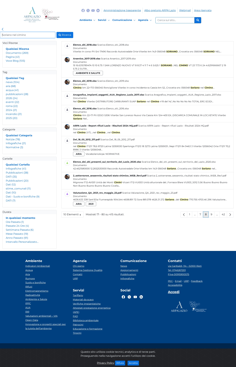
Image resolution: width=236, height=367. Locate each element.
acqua (12, 90)
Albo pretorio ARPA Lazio (160, 10)
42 (224, 215)
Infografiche (16, 143)
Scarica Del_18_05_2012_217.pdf (117, 139)
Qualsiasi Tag (15, 78)
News (123, 266)
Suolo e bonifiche (35, 282)
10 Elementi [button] (73, 215)
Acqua (29, 270)
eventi (12, 102)
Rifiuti (28, 286)
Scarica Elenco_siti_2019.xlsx (113, 80)
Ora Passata (15, 221)
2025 (11, 118)
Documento (17, 52)
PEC (170, 281)
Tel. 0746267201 (177, 270)
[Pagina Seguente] (230, 214)
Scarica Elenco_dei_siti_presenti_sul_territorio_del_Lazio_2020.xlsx (179, 161)
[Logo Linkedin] (98, 10)
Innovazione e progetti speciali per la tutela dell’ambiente (45, 326)
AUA (27, 307)
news (12, 82)
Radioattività (32, 295)
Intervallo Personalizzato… (22, 241)
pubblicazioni (17, 94)
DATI (11, 176)
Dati (11, 184)
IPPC (28, 303)
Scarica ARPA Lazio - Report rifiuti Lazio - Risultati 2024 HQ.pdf (173, 125)
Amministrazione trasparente (122, 10)
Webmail (185, 10)
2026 (11, 98)
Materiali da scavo (83, 299)
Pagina (13, 56)
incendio (14, 114)
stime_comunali (18, 188)
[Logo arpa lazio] (32, 14)
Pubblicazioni (17, 172)
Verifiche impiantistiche (87, 303)
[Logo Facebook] (83, 10)
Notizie (13, 139)
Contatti (77, 274)
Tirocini (77, 333)
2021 (90, 203)
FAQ (75, 316)
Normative (14, 147)
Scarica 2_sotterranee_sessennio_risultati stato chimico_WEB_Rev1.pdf (186, 175)
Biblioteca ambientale (86, 320)
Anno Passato (17, 237)
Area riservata (202, 10)
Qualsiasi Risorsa (17, 48)
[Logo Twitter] (88, 10)
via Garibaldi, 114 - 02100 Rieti (185, 266)
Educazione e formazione (87, 328)
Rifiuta (120, 362)
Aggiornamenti (129, 270)
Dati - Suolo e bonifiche (22, 196)
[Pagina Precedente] (183, 214)
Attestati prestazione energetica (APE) (91, 310)
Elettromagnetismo (36, 290)
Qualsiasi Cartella (18, 164)
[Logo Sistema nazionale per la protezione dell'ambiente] (50, 14)
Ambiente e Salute (36, 299)
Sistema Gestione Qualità (87, 270)
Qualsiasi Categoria (19, 135)
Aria (27, 274)
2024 (11, 110)
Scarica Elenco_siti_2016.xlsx (113, 108)
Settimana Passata (20, 229)
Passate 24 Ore (17, 225)
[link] (2, 29)
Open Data (31, 320)
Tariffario (78, 295)
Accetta (134, 362)
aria (11, 86)
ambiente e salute (88, 73)
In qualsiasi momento (20, 217)
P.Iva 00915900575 (178, 274)
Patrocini (78, 324)
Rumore (30, 278)
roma (12, 106)
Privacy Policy (105, 362)
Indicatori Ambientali (37, 266)
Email (178, 281)
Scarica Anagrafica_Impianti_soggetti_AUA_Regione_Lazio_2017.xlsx (183, 94)
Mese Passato (17, 233)
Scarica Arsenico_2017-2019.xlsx (118, 58)
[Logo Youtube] (93, 10)
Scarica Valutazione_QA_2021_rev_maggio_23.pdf (149, 192)
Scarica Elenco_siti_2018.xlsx (113, 44)
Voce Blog (15, 60)
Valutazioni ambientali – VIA (41, 316)
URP (75, 278)
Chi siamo (78, 266)
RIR (27, 311)
